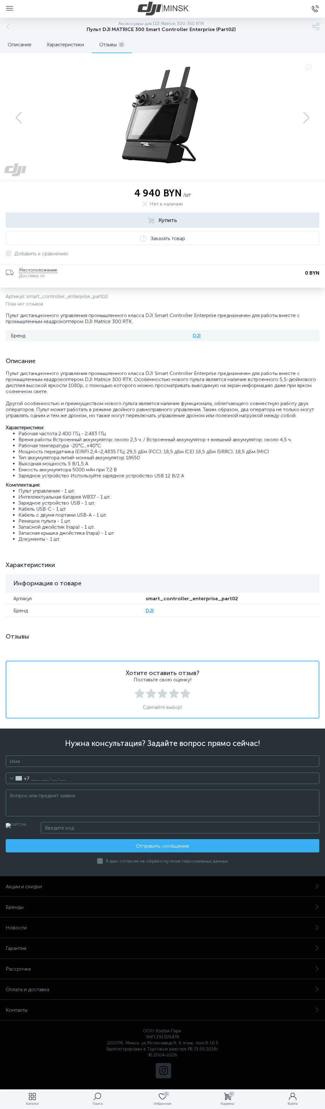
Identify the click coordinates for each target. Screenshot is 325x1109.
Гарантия (16, 948)
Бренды (14, 907)
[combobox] (17, 778)
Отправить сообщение (162, 846)
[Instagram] (163, 1070)
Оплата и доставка (27, 989)
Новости (16, 928)
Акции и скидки (24, 886)
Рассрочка (18, 969)
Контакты (17, 1010)
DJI (197, 336)
